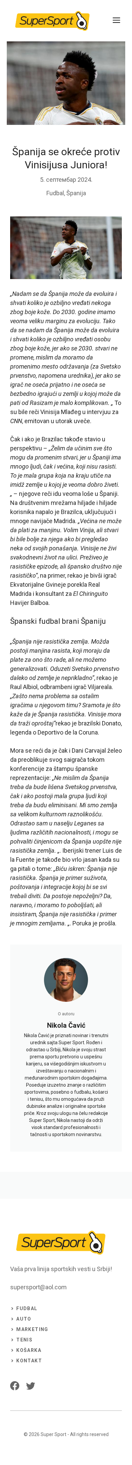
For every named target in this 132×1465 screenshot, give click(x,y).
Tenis (24, 1339)
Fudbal (55, 193)
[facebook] (14, 1385)
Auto (23, 1319)
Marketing (32, 1329)
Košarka (28, 1350)
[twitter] (30, 1385)
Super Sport (53, 1434)
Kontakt (29, 1360)
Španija (76, 193)
